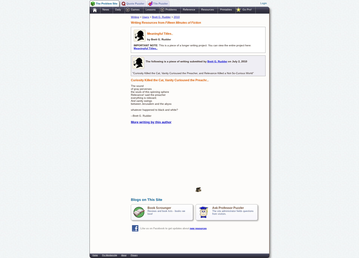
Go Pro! (247, 9)
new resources (198, 228)
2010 (177, 16)
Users (145, 16)
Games (135, 9)
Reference (189, 9)
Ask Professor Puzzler (228, 207)
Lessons (151, 9)
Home (95, 255)
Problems (171, 9)
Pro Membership (109, 255)
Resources (207, 9)
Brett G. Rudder (161, 16)
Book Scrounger (159, 207)
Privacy (134, 255)
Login (263, 3)
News (105, 9)
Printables (226, 9)
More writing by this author (151, 122)
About (123, 255)
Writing (135, 16)
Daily (118, 9)
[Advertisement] (108, 73)
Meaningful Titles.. (145, 48)
